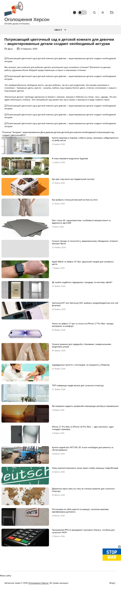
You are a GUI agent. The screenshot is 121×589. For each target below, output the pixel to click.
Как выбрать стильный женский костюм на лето (75, 200)
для (71, 132)
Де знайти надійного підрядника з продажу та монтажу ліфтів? (82, 282)
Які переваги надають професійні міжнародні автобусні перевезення (85, 406)
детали (57, 132)
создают (6, 135)
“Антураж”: (17, 132)
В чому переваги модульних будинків (70, 158)
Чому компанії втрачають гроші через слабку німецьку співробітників (85, 468)
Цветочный (16, 135)
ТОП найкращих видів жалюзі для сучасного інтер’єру (78, 385)
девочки (49, 132)
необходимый (89, 132)
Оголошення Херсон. (38, 583)
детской (65, 132)
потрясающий (103, 132)
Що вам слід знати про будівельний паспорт (73, 179)
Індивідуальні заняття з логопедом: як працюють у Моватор (81, 365)
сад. (112, 132)
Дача (10, 49)
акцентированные (31, 132)
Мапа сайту (5, 575)
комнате (78, 132)
